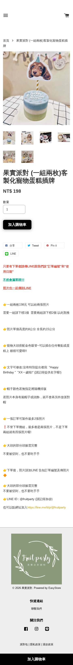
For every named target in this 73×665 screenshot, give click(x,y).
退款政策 (48, 644)
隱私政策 (35, 644)
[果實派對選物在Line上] (47, 630)
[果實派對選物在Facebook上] (26, 630)
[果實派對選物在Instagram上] (36, 630)
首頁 (6, 40)
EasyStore (54, 587)
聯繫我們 (36, 608)
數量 (6, 202)
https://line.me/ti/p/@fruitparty (46, 507)
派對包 (24, 644)
